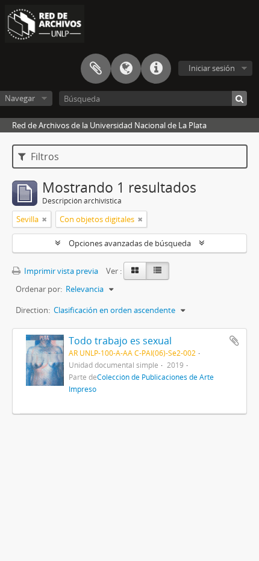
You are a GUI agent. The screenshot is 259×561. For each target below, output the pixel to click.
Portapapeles (96, 69)
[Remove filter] (44, 219)
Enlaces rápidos (156, 69)
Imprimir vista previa (60, 270)
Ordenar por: (39, 289)
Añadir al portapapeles (234, 341)
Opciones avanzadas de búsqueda (130, 243)
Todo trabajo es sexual (120, 340)
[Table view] (157, 271)
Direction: (33, 310)
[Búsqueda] (239, 98)
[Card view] (134, 271)
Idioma (126, 69)
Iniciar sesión (212, 68)
